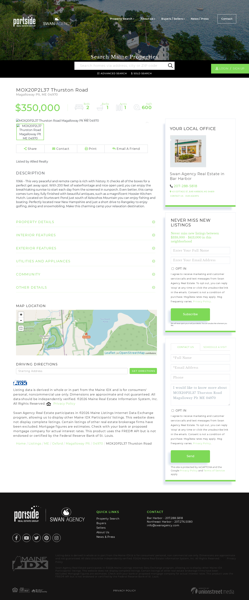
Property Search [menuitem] (121, 18)
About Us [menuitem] (147, 18)
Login (223, 68)
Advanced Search (114, 73)
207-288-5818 (185, 186)
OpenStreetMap (132, 353)
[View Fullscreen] (21, 328)
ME (46, 443)
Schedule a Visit (215, 347)
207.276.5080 (183, 521)
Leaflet (110, 353)
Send (190, 456)
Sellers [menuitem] (101, 527)
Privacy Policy (64, 403)
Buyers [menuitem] (101, 523)
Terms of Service (214, 470)
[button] (170, 66)
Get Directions (143, 370)
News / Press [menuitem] (200, 18)
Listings (35, 443)
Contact (226, 18)
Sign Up (238, 68)
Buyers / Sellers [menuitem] (172, 18)
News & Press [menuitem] (105, 537)
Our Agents (192, 196)
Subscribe (190, 314)
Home (21, 443)
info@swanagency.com (163, 525)
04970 (98, 443)
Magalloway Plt (78, 443)
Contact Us (176, 196)
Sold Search (143, 73)
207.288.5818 (174, 518)
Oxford (57, 443)
